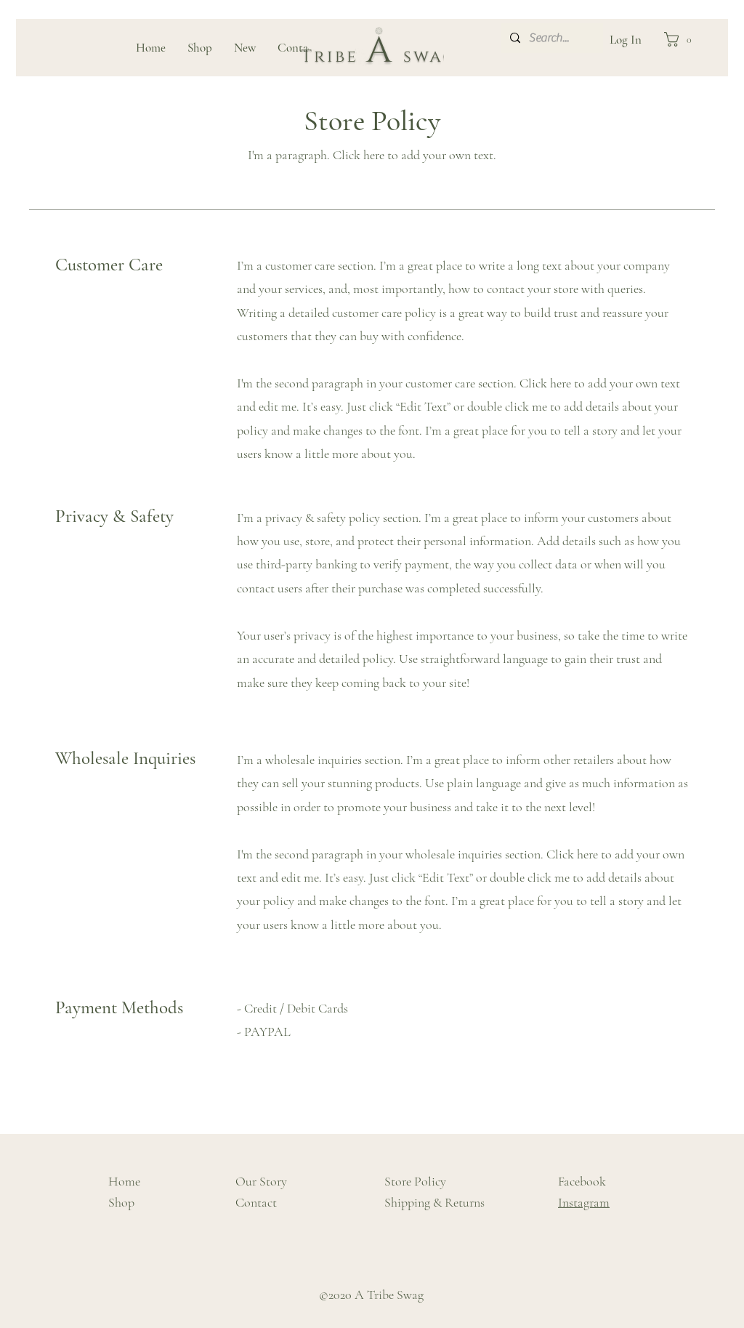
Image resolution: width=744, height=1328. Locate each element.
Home (124, 1181)
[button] (682, 39)
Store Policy (415, 1181)
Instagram (584, 1202)
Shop (121, 1202)
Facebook (582, 1181)
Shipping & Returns (434, 1202)
